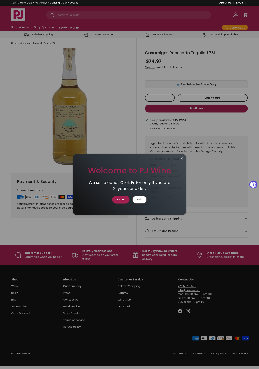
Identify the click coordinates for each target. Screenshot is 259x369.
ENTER (121, 199)
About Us (225, 2)
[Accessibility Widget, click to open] (253, 185)
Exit (139, 199)
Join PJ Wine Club (21, 2)
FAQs (239, 2)
